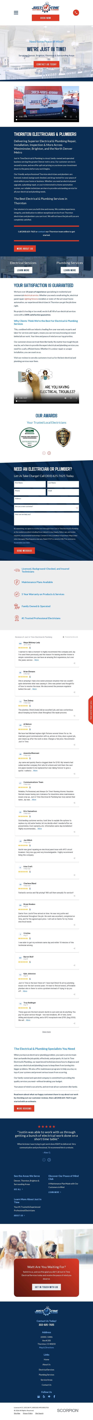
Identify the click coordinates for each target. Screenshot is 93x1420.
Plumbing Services (46, 1374)
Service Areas (46, 1380)
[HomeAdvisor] (49, 1396)
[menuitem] (17, 1413)
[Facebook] (54, 1396)
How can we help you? (23, 514)
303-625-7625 (46, 1324)
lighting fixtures (31, 299)
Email (50, 491)
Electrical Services (46, 1369)
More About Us (25, 248)
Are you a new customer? (24, 506)
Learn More (23, 270)
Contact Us (46, 1385)
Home (46, 1359)
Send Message (24, 550)
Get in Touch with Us (46, 1287)
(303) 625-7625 (63, 1098)
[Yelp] (44, 1396)
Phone (17, 491)
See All (17, 1189)
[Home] (45, 7)
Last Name (52, 483)
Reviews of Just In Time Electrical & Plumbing (33, 637)
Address (18, 498)
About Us (18, 1215)
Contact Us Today (46, 64)
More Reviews (24, 1108)
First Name (19, 483)
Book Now (45, 17)
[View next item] (49, 453)
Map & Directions (46, 1347)
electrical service (31, 295)
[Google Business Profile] (38, 1396)
